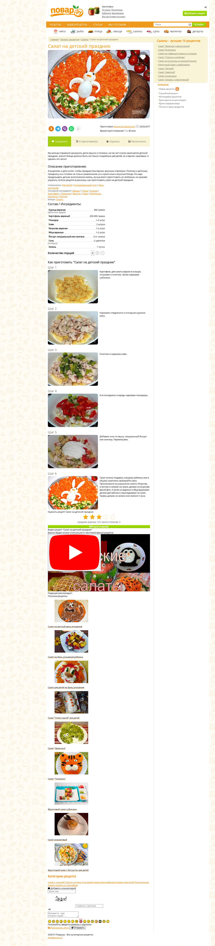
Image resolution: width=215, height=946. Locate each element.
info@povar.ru (55, 937)
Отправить (79, 927)
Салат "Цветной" (166, 72)
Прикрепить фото (60, 927)
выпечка (176, 31)
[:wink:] (49, 921)
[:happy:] (72, 921)
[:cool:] (76, 921)
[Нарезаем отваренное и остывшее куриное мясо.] (73, 328)
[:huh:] (108, 921)
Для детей (67, 185)
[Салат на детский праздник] (99, 84)
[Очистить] (190, 25)
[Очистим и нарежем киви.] (73, 369)
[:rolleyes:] (92, 921)
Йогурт (64, 196)
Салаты (59, 199)
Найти (200, 24)
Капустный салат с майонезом (174, 64)
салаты (137, 31)
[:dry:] (69, 921)
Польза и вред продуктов (171, 106)
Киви (85, 193)
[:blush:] (96, 921)
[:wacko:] (53, 921)
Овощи (76, 190)
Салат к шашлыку (167, 75)
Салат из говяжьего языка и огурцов (177, 53)
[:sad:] (57, 921)
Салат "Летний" (166, 68)
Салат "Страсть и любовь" (171, 57)
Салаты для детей (125, 882)
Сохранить (61, 141)
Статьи (97, 24)
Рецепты (55, 24)
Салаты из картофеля (67, 885)
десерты (197, 31)
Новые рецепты (167, 88)
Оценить (114, 141)
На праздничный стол (85, 185)
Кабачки (106, 13)
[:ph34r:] (100, 921)
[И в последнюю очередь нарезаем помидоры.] (73, 411)
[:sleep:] (65, 921)
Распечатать (138, 141)
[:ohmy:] (61, 921)
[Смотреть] (74, 552)
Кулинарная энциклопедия (172, 100)
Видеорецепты (77, 24)
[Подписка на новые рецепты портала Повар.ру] (177, 89)
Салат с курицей (56, 882)
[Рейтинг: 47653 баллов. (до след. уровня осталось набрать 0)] (138, 126)
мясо (62, 31)
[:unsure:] (104, 921)
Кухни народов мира (169, 103)
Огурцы (106, 9)
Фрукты (77, 193)
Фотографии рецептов (170, 96)
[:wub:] (80, 920)
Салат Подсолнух (167, 49)
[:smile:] (84, 921)
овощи (117, 31)
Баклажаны (118, 13)
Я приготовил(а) (88, 141)
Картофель (53, 193)
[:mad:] (88, 921)
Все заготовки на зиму (113, 16)
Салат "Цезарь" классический (173, 79)
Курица (94, 190)
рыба (80, 31)
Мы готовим (117, 24)
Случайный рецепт (168, 93)
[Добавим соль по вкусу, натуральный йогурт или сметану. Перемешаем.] (73, 452)
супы (156, 31)
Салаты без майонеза (104, 882)
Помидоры (117, 9)
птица (98, 31)
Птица (85, 190)
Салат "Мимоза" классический (174, 46)
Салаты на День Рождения (79, 882)
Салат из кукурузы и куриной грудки (177, 60)
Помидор (66, 193)
